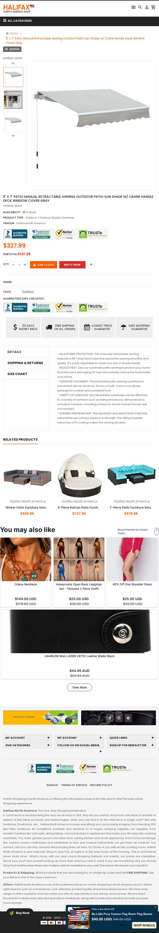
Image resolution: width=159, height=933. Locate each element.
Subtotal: (10, 254)
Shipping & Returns (25, 363)
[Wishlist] (91, 264)
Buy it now (72, 265)
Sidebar (14, 49)
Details (14, 352)
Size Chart (17, 374)
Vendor (8, 223)
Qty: (6, 264)
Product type (13, 218)
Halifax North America (31, 223)
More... (124, 925)
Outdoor (28, 291)
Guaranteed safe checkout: (24, 299)
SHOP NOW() (144, 925)
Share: (7, 282)
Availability (11, 212)
